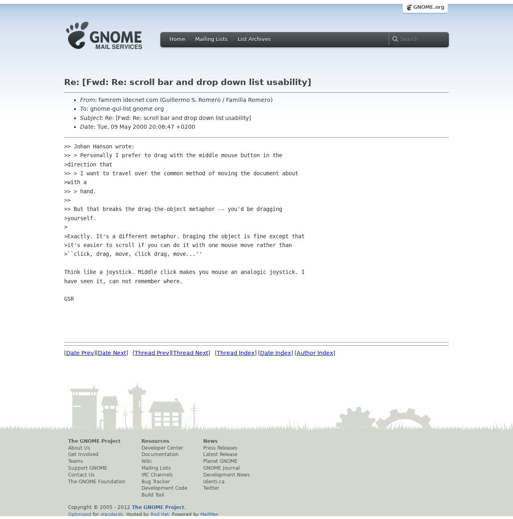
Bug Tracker (155, 482)
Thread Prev (152, 353)
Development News (226, 475)
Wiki (146, 461)
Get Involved (83, 454)
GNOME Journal (221, 468)
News (210, 441)
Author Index (315, 353)
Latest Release (220, 454)
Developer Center (162, 448)
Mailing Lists (211, 39)
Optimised (79, 514)
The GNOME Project (94, 441)
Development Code (164, 488)
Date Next (112, 353)
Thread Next (190, 353)
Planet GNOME (220, 461)
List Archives (254, 39)
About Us (79, 448)
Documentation (160, 454)
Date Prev (80, 353)
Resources (155, 441)
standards (112, 514)
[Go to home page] (116, 51)
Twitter (211, 488)
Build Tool (152, 495)
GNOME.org (428, 7)
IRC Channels (157, 475)
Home (177, 39)
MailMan (209, 514)
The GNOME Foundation (96, 482)
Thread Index (235, 353)
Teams (75, 461)
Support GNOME (87, 468)
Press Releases (220, 448)
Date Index (275, 353)
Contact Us (81, 475)
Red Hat (160, 514)
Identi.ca (213, 482)
